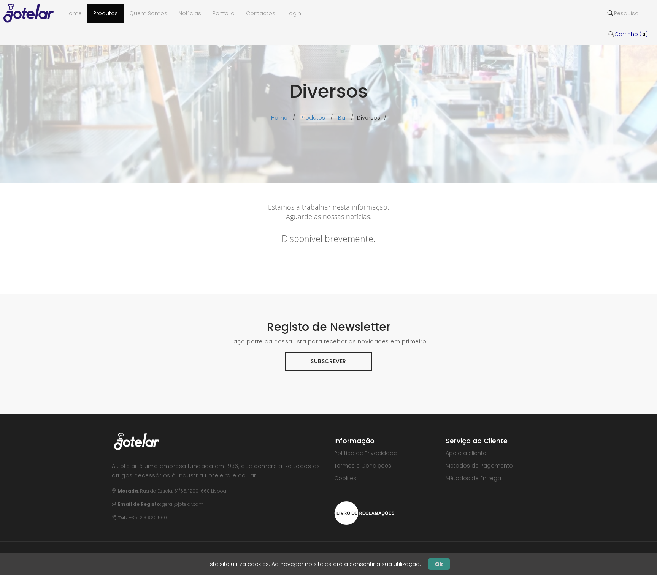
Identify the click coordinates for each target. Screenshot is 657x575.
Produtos (105, 13)
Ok (439, 564)
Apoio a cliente (466, 453)
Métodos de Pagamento (479, 465)
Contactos (260, 13)
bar (342, 118)
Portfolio (224, 13)
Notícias (190, 13)
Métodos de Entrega (473, 478)
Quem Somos (148, 13)
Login (294, 13)
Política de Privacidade (365, 453)
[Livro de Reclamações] (364, 512)
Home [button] (73, 13)
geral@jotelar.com (182, 504)
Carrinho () (631, 23)
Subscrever (328, 361)
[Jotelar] (31, 13)
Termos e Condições (362, 465)
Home (279, 118)
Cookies (345, 478)
